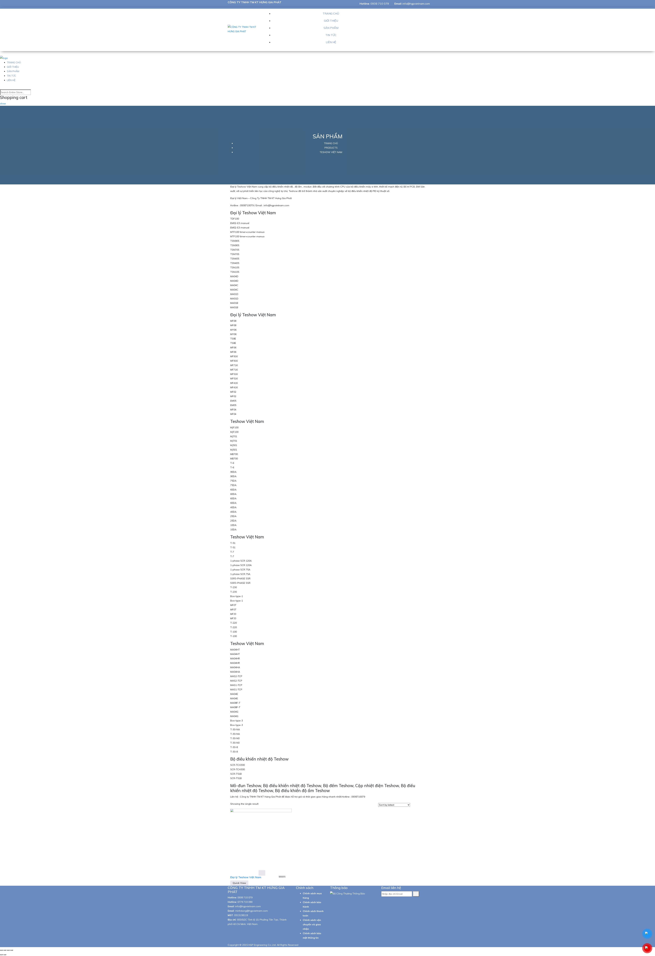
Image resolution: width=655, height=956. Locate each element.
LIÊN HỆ (331, 42)
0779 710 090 (244, 901)
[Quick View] (262, 873)
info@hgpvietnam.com (416, 3)
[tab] (413, 805)
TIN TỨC (331, 35)
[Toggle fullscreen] (8, 950)
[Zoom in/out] (11, 950)
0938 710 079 (379, 3)
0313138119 (241, 915)
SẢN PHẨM (331, 28)
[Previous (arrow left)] (1, 954)
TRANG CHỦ (331, 13)
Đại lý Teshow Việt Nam (245, 877)
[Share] (4, 950)
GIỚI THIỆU (331, 20)
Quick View (239, 883)
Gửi (416, 893)
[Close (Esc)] (1, 950)
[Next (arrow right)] (4, 954)
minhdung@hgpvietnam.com (251, 910)
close (3, 103)
